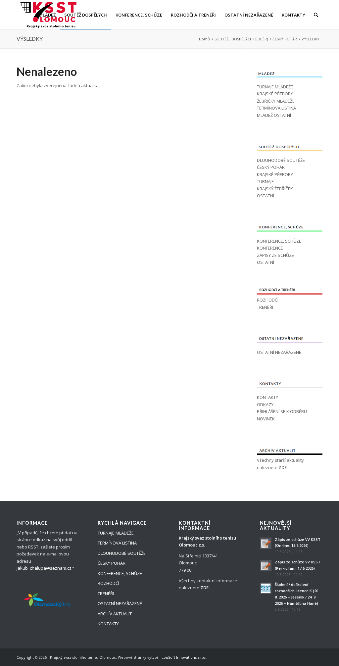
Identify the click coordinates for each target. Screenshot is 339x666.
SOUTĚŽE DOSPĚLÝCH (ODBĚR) (241, 38)
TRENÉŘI (265, 307)
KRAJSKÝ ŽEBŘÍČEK (275, 189)
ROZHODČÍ (267, 300)
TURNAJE (265, 181)
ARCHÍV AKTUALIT (115, 614)
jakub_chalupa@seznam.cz (44, 568)
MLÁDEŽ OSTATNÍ (274, 115)
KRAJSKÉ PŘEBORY (275, 94)
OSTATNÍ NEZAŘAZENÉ (279, 352)
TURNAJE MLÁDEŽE (275, 87)
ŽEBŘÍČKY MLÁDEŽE (276, 101)
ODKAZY (265, 404)
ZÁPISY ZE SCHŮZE (275, 255)
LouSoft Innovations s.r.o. (184, 657)
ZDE (282, 467)
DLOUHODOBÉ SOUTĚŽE (281, 160)
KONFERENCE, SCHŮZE (279, 241)
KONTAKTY (267, 397)
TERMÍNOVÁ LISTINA (276, 108)
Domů (204, 38)
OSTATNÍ (265, 196)
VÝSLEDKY (30, 38)
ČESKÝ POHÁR (284, 38)
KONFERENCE (270, 248)
